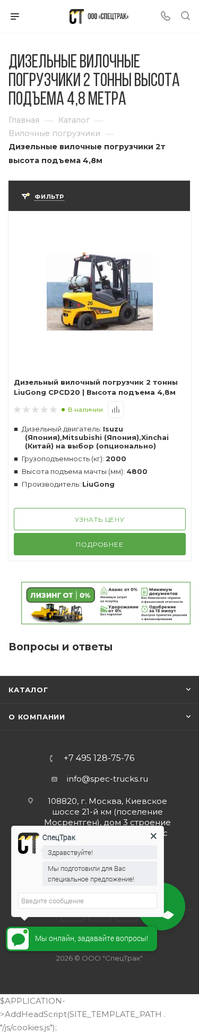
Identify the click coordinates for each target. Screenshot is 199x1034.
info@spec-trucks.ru (107, 779)
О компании (36, 717)
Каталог (28, 689)
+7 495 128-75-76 (99, 758)
